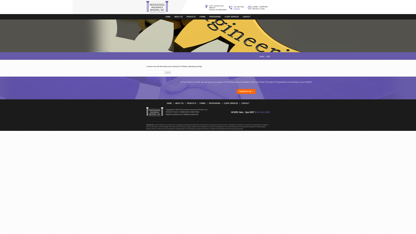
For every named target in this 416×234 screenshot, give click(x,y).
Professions (215, 17)
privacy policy (172, 112)
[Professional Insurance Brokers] (157, 12)
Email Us (237, 9)
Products (191, 17)
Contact (247, 17)
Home (168, 17)
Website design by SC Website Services (182, 114)
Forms (202, 17)
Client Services (232, 17)
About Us (178, 17)
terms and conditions (189, 112)
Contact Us (245, 91)
